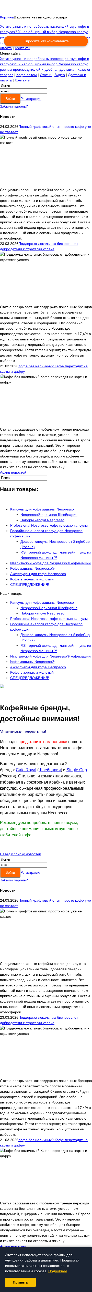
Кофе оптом (26, 75)
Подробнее (57, 1271)
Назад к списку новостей (20, 854)
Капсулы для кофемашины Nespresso (42, 509)
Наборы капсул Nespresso (42, 520)
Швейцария (50, 770)
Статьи (46, 75)
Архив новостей (13, 472)
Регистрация (30, 99)
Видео (59, 75)
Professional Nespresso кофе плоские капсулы (49, 525)
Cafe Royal (26, 770)
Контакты (22, 48)
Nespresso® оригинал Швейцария (48, 515)
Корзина (7, 17)
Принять (20, 1282)
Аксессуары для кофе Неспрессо (38, 574)
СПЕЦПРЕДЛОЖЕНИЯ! (29, 584)
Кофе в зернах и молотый (32, 579)
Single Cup (76, 770)
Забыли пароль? (14, 106)
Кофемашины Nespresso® (32, 568)
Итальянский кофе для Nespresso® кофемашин (50, 563)
